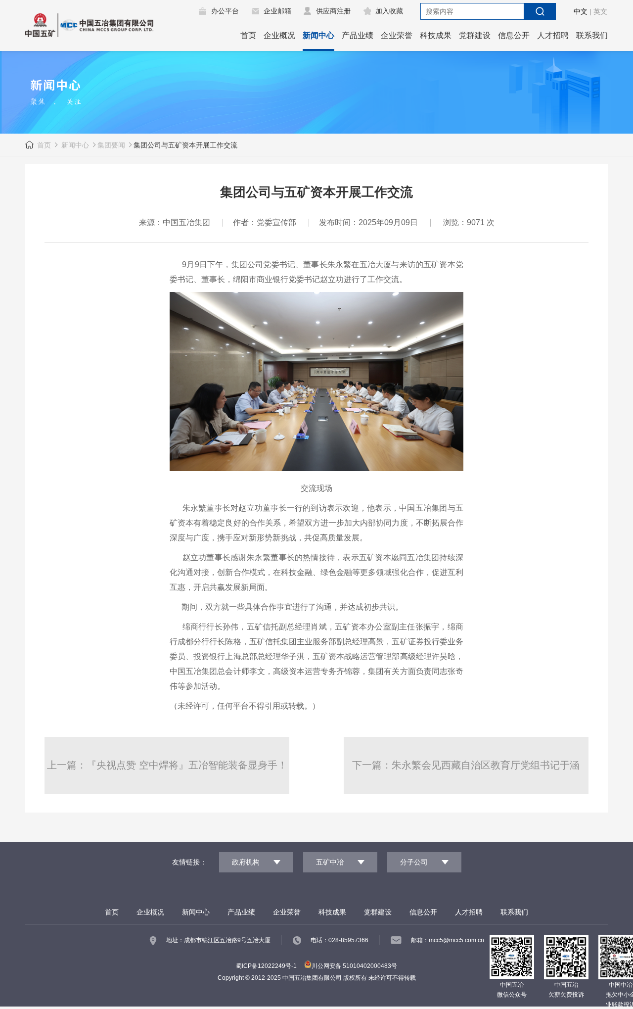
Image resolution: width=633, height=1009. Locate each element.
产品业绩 (357, 35)
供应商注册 (333, 11)
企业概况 (279, 35)
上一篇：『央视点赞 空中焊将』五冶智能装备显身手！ (167, 765)
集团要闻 (111, 145)
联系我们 (592, 35)
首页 (248, 35)
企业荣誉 (396, 35)
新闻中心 (318, 35)
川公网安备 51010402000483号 (354, 965)
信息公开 (514, 35)
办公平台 (225, 11)
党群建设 (475, 35)
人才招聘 (553, 35)
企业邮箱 (277, 11)
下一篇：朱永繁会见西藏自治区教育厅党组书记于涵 (466, 765)
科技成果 (436, 35)
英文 (600, 11)
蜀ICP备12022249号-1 (266, 965)
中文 (581, 11)
